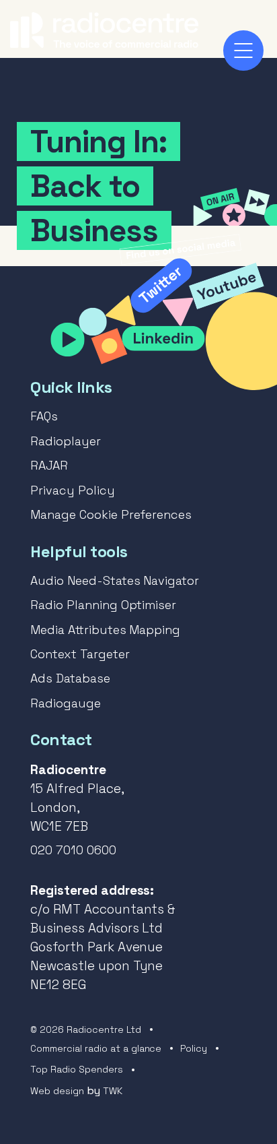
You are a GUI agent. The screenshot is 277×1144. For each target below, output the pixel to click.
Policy (193, 1048)
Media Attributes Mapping (105, 629)
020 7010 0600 (73, 850)
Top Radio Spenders (76, 1069)
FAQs (44, 416)
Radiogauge (65, 703)
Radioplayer (65, 441)
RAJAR (49, 465)
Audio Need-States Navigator (114, 580)
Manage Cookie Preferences (111, 514)
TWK (112, 1091)
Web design (57, 1091)
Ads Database (70, 678)
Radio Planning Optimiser (103, 604)
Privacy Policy (72, 490)
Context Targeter (80, 654)
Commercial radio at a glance (95, 1048)
